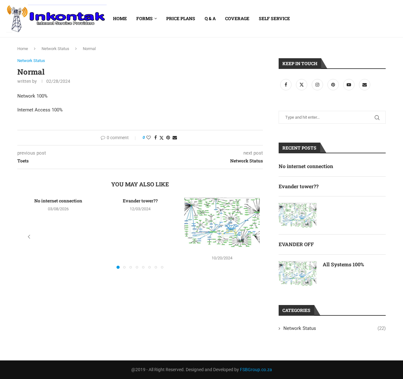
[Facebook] (286, 85)
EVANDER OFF (296, 244)
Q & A (210, 18)
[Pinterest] (334, 85)
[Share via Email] (175, 137)
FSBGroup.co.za (256, 369)
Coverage (237, 18)
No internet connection (58, 201)
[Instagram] (318, 85)
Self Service (274, 18)
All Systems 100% (343, 264)
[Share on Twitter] (161, 137)
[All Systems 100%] (297, 273)
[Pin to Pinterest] (168, 137)
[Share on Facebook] (155, 137)
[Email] (364, 85)
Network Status (55, 48)
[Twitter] (302, 85)
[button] (29, 236)
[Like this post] (148, 137)
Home (120, 18)
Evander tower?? (140, 201)
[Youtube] (349, 85)
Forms (144, 18)
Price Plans (180, 18)
